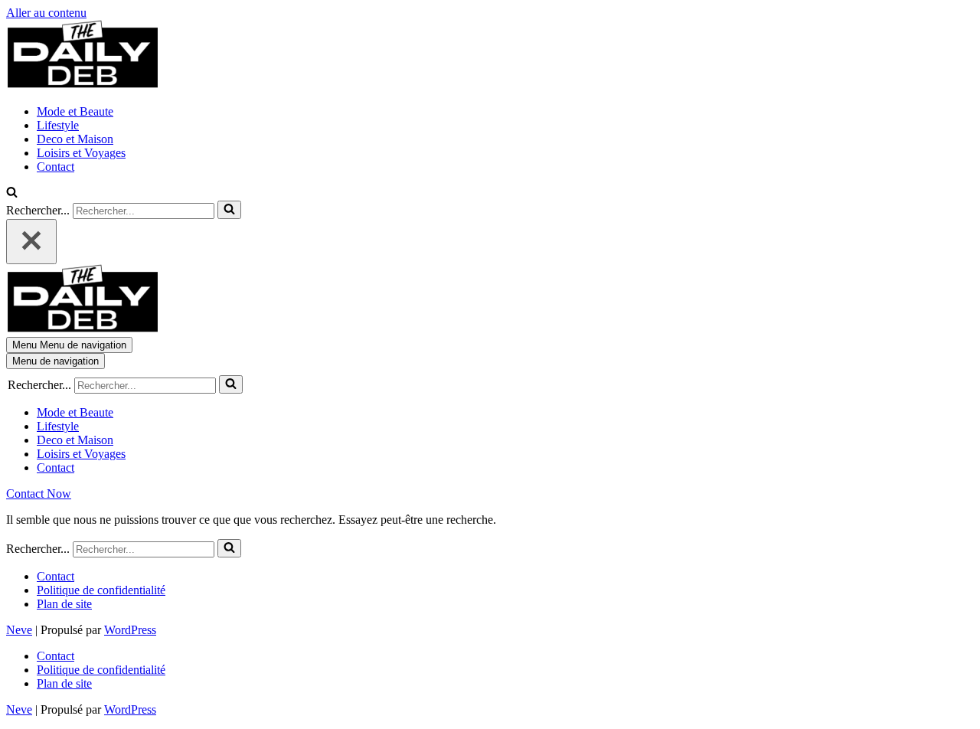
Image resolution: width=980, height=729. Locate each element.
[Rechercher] (12, 193)
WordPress (130, 629)
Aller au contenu (46, 12)
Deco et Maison (75, 138)
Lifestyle (58, 125)
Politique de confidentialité (101, 590)
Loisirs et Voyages (81, 152)
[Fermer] (31, 241)
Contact (55, 166)
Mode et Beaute (75, 111)
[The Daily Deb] (82, 85)
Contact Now (38, 493)
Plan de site (64, 603)
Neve (19, 629)
